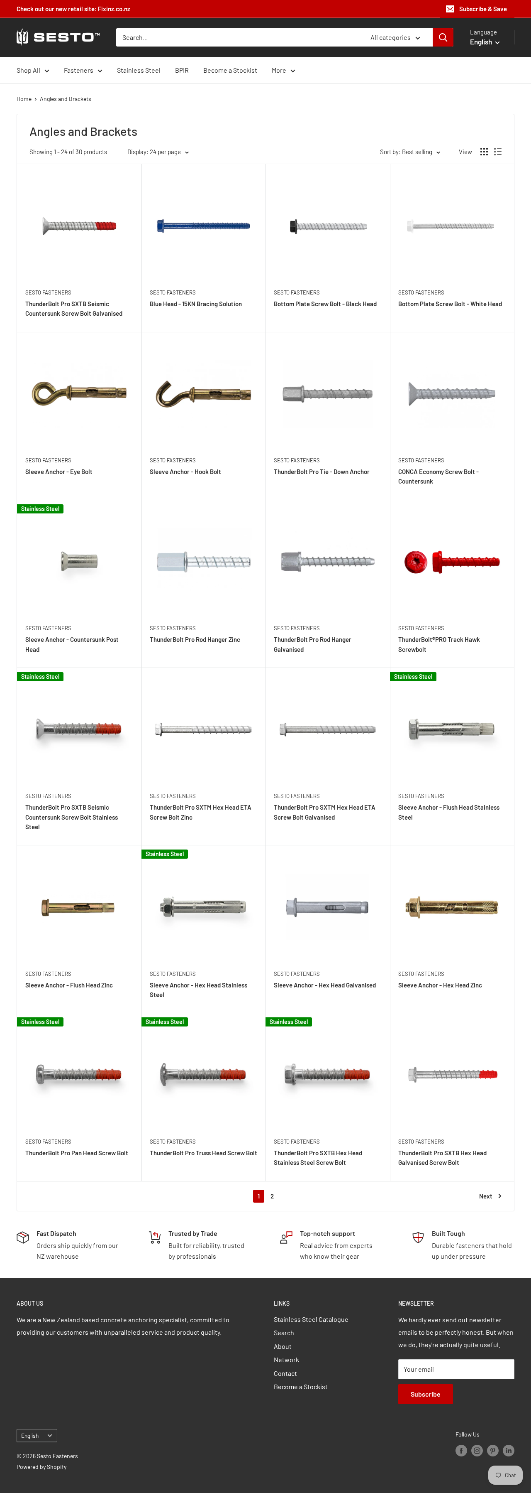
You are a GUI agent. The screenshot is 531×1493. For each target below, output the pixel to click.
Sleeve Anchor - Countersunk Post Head (72, 644)
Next (485, 1196)
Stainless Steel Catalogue (311, 1319)
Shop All (28, 70)
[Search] (443, 37)
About (283, 1346)
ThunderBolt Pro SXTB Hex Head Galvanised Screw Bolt (442, 1157)
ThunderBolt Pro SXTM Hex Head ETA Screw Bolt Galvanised (324, 811)
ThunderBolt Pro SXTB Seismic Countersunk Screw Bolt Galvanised (73, 308)
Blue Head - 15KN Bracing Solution (196, 303)
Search (284, 1332)
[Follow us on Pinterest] (493, 1450)
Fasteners (78, 70)
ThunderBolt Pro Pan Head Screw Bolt (76, 1153)
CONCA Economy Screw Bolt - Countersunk (438, 476)
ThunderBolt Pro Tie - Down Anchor (322, 471)
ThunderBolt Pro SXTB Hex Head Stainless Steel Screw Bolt (318, 1157)
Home (24, 98)
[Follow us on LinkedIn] (508, 1450)
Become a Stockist (230, 70)
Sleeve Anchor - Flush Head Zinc (69, 985)
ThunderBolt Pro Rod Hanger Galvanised (312, 644)
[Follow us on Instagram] (477, 1450)
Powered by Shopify (41, 1466)
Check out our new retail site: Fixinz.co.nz (73, 8)
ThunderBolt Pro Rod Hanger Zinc (195, 639)
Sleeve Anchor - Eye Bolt (59, 471)
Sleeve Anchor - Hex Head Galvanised (325, 985)
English (30, 1435)
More (279, 70)
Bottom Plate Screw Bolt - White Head (450, 303)
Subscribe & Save (483, 8)
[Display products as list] (498, 151)
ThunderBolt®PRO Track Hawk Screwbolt (439, 644)
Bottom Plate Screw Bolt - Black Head (325, 303)
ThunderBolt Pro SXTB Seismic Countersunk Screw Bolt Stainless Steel (71, 816)
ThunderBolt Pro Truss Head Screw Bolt (203, 1153)
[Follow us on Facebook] (461, 1450)
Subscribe (426, 1394)
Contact (285, 1373)
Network (286, 1359)
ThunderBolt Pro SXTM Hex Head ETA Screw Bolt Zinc (200, 811)
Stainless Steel (139, 70)
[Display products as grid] (484, 151)
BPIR (182, 70)
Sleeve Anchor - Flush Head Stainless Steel (448, 811)
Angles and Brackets (65, 98)
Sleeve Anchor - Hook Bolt (185, 471)
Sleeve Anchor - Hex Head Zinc (440, 985)
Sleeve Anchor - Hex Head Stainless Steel (198, 989)
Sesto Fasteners (48, 292)
